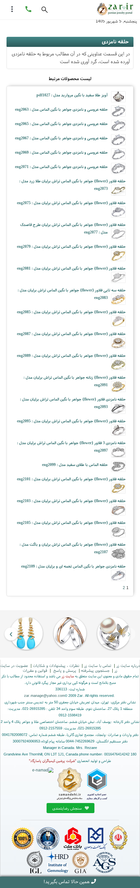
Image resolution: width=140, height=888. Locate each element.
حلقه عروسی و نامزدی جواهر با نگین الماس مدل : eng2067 (61, 138)
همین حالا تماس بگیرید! (66, 881)
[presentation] (128, 634)
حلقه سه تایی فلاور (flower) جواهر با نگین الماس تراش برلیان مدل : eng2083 (72, 293)
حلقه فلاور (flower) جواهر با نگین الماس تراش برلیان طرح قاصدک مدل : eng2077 (73, 228)
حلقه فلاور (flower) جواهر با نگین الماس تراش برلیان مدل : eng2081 (71, 268)
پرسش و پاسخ (64, 670)
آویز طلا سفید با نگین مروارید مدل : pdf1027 (72, 95)
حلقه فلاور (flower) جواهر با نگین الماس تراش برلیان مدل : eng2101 (71, 479)
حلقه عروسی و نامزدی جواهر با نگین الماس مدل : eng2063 (61, 109)
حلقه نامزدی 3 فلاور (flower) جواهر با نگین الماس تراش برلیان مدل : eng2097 (71, 446)
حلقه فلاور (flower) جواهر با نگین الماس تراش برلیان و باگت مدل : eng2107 (73, 548)
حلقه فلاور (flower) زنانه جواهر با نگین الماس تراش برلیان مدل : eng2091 (74, 381)
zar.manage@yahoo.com (44, 695)
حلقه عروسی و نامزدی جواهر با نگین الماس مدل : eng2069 (61, 152)
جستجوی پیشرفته (95, 670)
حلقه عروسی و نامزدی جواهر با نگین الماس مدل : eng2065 (61, 123)
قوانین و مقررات (35, 670)
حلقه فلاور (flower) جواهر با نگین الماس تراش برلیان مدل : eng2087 (71, 333)
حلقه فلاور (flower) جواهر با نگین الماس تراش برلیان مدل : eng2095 (71, 421)
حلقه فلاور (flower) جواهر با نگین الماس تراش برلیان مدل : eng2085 (71, 312)
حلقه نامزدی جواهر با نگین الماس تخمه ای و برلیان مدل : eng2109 (73, 566)
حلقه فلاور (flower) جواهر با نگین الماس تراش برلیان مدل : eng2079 (71, 246)
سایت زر (68, 676)
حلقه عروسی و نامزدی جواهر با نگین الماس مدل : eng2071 (61, 166)
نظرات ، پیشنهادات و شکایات (56, 665)
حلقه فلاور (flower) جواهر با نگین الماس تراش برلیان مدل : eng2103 (71, 500)
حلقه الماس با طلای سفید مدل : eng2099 (75, 464)
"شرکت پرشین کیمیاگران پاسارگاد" (52, 760)
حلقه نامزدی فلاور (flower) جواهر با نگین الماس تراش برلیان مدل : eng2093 (73, 402)
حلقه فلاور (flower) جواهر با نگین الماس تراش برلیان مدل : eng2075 (71, 202)
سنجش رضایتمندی (67, 808)
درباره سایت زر (128, 665)
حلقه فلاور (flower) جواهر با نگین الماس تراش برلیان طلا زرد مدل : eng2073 (72, 184)
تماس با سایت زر (97, 665)
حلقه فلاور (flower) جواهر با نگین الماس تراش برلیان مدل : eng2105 (71, 522)
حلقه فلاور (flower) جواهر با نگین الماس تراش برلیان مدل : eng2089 (71, 355)
